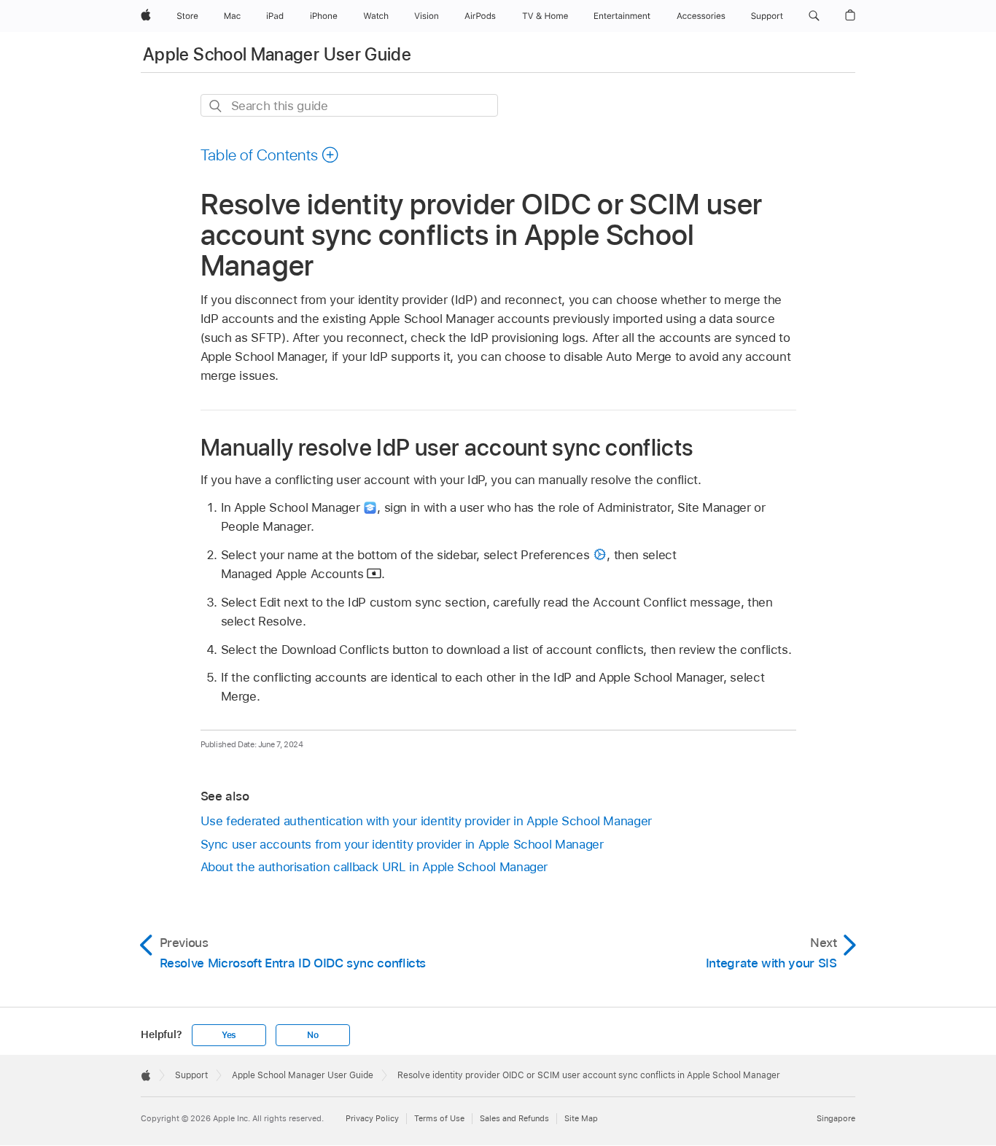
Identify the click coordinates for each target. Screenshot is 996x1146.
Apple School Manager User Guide (277, 54)
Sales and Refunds (514, 1118)
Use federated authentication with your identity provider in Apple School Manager (426, 821)
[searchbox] (349, 105)
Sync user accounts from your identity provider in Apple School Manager (402, 844)
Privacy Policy (372, 1118)
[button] (814, 16)
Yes (229, 1035)
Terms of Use (439, 1118)
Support (191, 1075)
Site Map (581, 1118)
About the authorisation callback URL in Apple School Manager (374, 867)
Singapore (836, 1118)
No (313, 1035)
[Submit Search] (216, 106)
